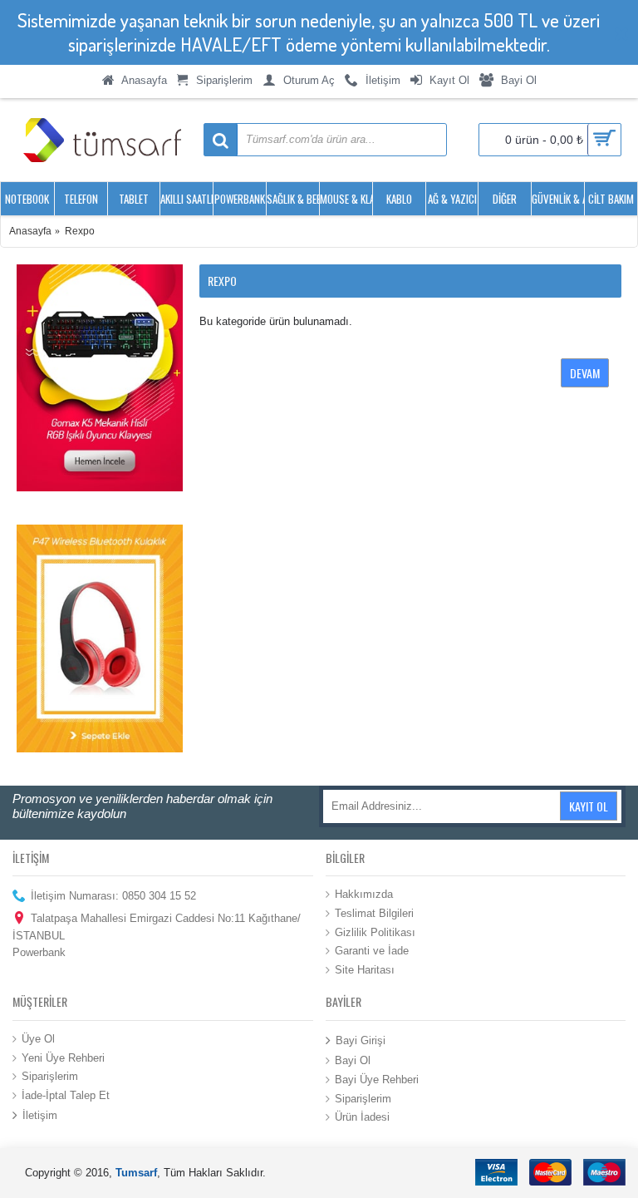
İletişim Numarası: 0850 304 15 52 (113, 896)
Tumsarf (136, 1172)
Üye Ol (38, 1039)
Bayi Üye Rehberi (377, 1079)
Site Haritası (365, 969)
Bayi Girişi (360, 1040)
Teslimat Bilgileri (374, 913)
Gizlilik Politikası (375, 931)
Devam (585, 373)
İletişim (39, 1115)
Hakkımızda (364, 894)
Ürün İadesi (362, 1117)
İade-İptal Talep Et (66, 1094)
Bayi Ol (353, 1060)
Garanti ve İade (372, 950)
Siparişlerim (50, 1076)
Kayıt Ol (588, 806)
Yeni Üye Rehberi (63, 1057)
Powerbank (39, 952)
